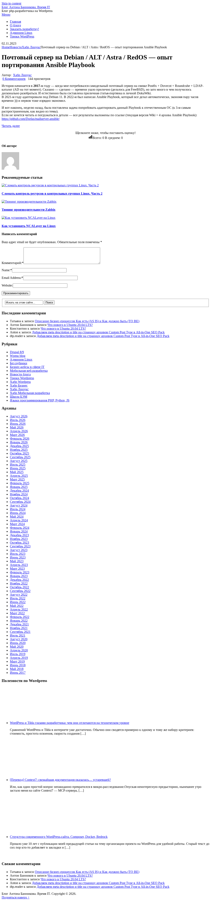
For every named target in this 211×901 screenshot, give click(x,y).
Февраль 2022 (19, 617)
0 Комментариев (14, 79)
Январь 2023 (19, 576)
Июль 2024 (17, 509)
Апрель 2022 (19, 609)
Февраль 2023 (19, 572)
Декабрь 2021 (19, 624)
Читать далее (11, 126)
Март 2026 (17, 435)
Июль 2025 (17, 464)
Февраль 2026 (19, 438)
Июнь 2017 (18, 672)
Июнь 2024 (18, 513)
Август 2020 (18, 639)
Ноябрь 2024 (19, 494)
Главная (15, 21)
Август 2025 (18, 461)
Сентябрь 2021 (20, 631)
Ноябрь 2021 (19, 628)
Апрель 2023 (19, 565)
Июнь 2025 (18, 468)
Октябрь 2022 (19, 587)
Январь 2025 (19, 487)
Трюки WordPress (22, 36)
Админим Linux (21, 32)
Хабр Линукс (31, 47)
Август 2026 (18, 416)
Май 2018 (16, 669)
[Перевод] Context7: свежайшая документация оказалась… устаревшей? (60, 779)
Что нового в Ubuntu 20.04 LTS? (70, 325)
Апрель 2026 (19, 431)
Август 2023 (18, 550)
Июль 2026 (17, 420)
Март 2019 (17, 661)
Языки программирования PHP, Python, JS (39, 400)
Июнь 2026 (18, 423)
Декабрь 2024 (19, 490)
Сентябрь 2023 (20, 546)
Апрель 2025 (19, 475)
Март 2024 (17, 524)
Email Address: (12, 277)
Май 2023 (16, 561)
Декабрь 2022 (19, 579)
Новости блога (20, 374)
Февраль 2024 (19, 527)
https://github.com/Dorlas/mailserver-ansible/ (31, 119)
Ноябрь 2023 (19, 539)
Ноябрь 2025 (19, 449)
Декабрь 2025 (19, 446)
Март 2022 (17, 613)
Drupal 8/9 (17, 352)
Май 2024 (16, 516)
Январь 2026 (19, 442)
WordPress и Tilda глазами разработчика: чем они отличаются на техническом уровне (69, 723)
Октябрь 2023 (19, 542)
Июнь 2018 (18, 665)
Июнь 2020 (18, 643)
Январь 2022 (19, 620)
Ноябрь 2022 (19, 583)
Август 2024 (18, 505)
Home (6, 47)
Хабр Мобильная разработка (30, 393)
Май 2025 (16, 472)
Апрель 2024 (19, 520)
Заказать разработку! (24, 29)
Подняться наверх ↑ (15, 897)
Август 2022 (18, 594)
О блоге (15, 25)
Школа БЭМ (18, 396)
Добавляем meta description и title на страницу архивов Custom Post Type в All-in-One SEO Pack (98, 332)
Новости (16, 47)
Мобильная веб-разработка (29, 370)
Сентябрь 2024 (20, 501)
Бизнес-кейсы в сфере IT (27, 367)
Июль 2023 (17, 553)
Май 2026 (16, 427)
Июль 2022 (17, 598)
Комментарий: (12, 263)
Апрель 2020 (19, 650)
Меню (6, 14)
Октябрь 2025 (19, 453)
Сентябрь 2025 (20, 457)
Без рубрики (18, 363)
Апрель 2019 (19, 657)
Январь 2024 (19, 531)
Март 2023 (17, 568)
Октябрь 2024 (19, 498)
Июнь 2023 (18, 557)
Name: (7, 270)
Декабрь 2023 (19, 535)
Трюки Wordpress (22, 378)
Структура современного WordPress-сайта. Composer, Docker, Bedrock (59, 836)
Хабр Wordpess (20, 382)
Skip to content (11, 3)
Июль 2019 (17, 654)
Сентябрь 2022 (20, 591)
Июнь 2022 (18, 602)
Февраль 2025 (19, 483)
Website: (7, 285)
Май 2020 (16, 646)
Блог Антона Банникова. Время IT (26, 7)
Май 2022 (16, 605)
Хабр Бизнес (19, 385)
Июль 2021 (17, 635)
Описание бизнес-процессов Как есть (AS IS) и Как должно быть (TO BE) (87, 321)
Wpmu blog (17, 356)
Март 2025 (17, 479)
